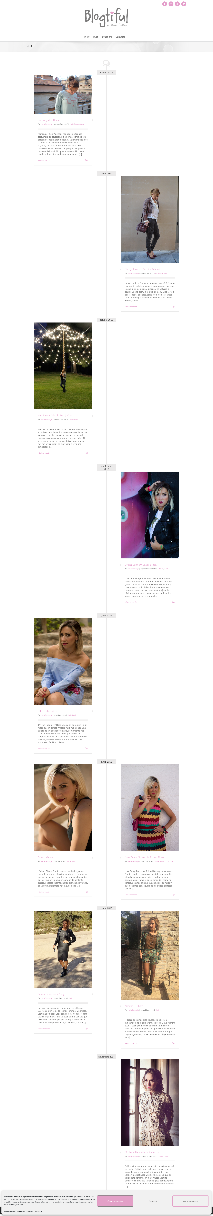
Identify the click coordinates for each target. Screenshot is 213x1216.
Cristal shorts (45, 857)
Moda (71, 124)
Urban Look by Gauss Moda (141, 564)
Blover (157, 861)
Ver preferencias (190, 1201)
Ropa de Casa (79, 124)
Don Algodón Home (49, 120)
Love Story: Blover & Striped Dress (144, 857)
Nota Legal (38, 1211)
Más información (44, 160)
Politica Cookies (10, 1211)
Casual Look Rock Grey (51, 994)
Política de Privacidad (25, 1211)
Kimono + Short (134, 1006)
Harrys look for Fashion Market (142, 269)
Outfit (76, 419)
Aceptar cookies (115, 1201)
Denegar (153, 1201)
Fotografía (159, 273)
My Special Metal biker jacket (55, 415)
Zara (171, 861)
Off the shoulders (47, 711)
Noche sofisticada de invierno (142, 1152)
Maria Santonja (46, 124)
